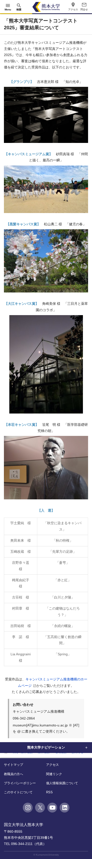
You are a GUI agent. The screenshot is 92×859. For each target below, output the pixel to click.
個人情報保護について (62, 783)
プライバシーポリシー (20, 783)
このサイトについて (18, 792)
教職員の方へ (13, 774)
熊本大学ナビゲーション (46, 747)
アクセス (52, 765)
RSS (49, 792)
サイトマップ (13, 765)
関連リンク (54, 774)
